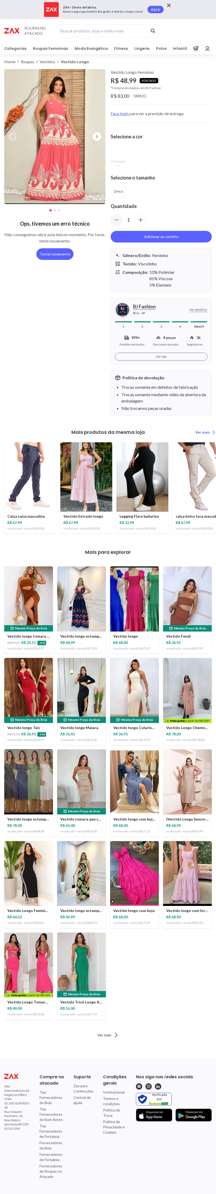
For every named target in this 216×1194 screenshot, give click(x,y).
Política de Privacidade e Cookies (114, 1126)
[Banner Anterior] (12, 136)
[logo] (17, 1076)
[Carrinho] (196, 48)
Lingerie (142, 48)
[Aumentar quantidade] (140, 220)
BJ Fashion (144, 306)
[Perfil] (207, 48)
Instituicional (114, 1092)
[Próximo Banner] (97, 136)
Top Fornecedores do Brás (51, 1097)
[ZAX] (11, 30)
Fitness (121, 48)
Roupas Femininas (50, 48)
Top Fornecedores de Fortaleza (51, 1131)
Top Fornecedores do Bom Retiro (51, 1114)
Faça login (120, 113)
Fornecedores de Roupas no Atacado (51, 1171)
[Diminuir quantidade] (116, 220)
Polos (161, 48)
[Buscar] (153, 31)
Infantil (180, 48)
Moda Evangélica (91, 48)
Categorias (15, 48)
